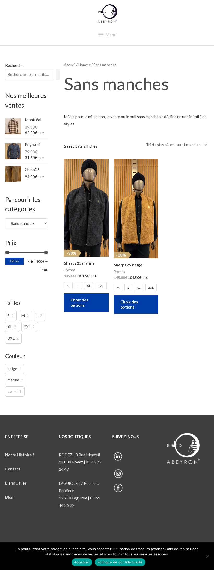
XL (10, 326)
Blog (9, 497)
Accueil (69, 64)
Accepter (82, 562)
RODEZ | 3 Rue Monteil (79, 454)
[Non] (207, 556)
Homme (84, 64)
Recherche (14, 65)
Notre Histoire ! (19, 454)
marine (13, 379)
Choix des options (79, 302)
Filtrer (14, 261)
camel (12, 391)
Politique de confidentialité (120, 562)
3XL (11, 338)
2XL (27, 326)
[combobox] (26, 223)
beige (12, 368)
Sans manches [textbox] (22, 223)
